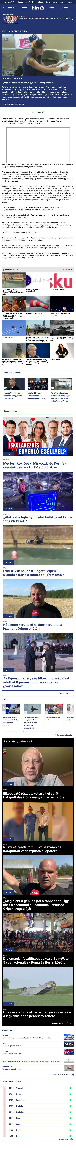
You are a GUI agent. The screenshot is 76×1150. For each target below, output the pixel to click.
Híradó (5, 1035)
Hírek (5, 568)
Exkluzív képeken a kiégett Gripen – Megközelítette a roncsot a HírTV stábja (34, 573)
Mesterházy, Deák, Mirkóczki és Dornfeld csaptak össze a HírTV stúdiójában (45, 18)
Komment (6, 460)
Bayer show (7, 1059)
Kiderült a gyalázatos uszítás (52, 718)
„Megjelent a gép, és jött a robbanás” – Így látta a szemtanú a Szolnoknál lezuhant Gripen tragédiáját (36, 905)
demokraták (18, 78)
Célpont (5, 1043)
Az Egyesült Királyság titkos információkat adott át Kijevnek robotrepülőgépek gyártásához (36, 682)
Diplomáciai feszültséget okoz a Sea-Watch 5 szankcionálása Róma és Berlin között (37, 960)
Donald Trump (6, 78)
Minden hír (64, 693)
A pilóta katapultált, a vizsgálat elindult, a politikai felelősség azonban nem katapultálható (31, 722)
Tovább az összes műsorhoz (61, 1074)
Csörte (5, 1051)
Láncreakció (7, 1067)
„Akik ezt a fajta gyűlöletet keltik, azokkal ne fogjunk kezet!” (37, 519)
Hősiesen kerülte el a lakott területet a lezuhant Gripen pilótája (32, 626)
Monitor (5, 514)
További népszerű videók (63, 735)
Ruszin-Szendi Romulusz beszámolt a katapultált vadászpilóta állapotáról (32, 849)
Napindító (20, 1106)
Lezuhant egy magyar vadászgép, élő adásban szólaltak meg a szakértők (10, 721)
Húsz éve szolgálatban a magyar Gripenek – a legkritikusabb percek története (37, 1014)
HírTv (3, 31)
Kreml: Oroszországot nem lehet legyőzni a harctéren (13, 395)
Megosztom (36, 112)
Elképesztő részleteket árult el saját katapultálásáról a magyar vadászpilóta (34, 795)
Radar (18, 1118)
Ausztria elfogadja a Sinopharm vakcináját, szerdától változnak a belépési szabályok (60, 397)
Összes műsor (64, 1139)
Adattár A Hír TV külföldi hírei (18, 31)
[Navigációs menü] (4, 8)
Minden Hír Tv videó (60, 1023)
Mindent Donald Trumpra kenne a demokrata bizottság (37, 395)
